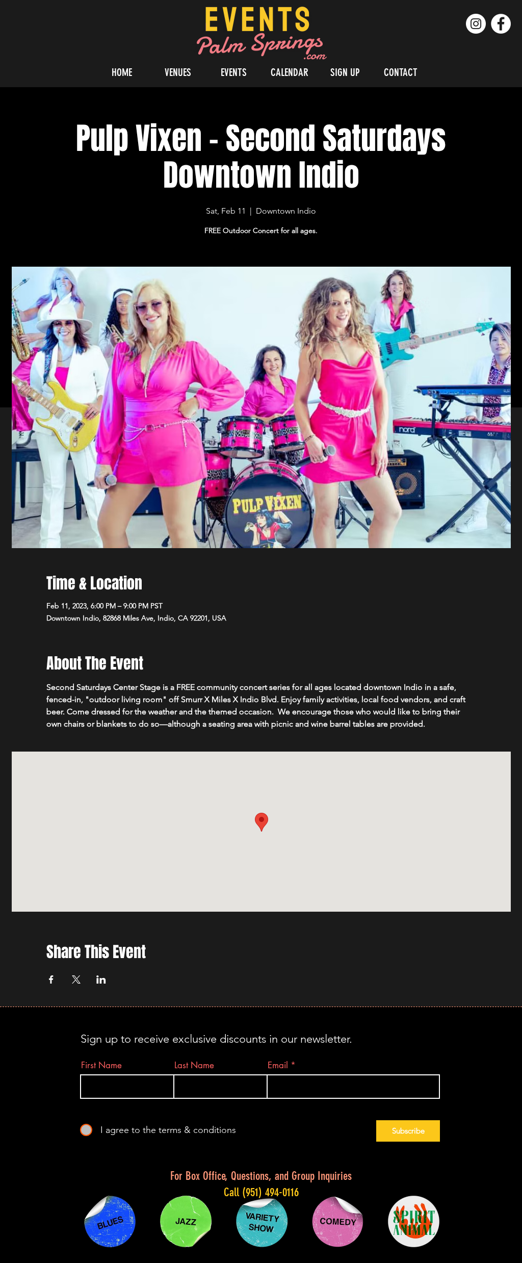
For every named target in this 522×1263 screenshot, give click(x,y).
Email (278, 1065)
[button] (178, 72)
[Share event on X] (76, 979)
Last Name (194, 1065)
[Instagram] (476, 24)
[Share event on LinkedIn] (101, 979)
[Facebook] (501, 24)
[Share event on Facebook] (51, 979)
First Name (101, 1065)
